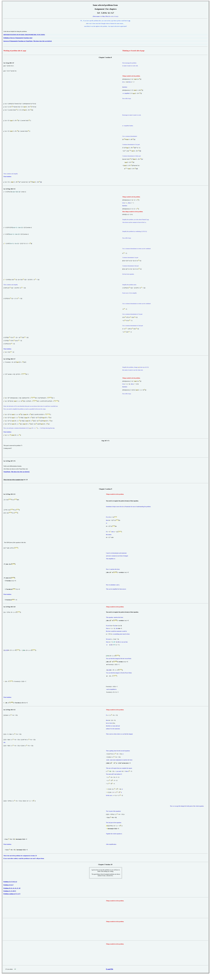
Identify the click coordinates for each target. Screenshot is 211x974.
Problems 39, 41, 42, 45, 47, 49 (11, 888)
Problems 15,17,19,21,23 (10, 881)
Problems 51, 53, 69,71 (9, 891)
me (129, 20)
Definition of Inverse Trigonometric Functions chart (17, 38)
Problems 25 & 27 (8, 885)
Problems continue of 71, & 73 (11, 894)
